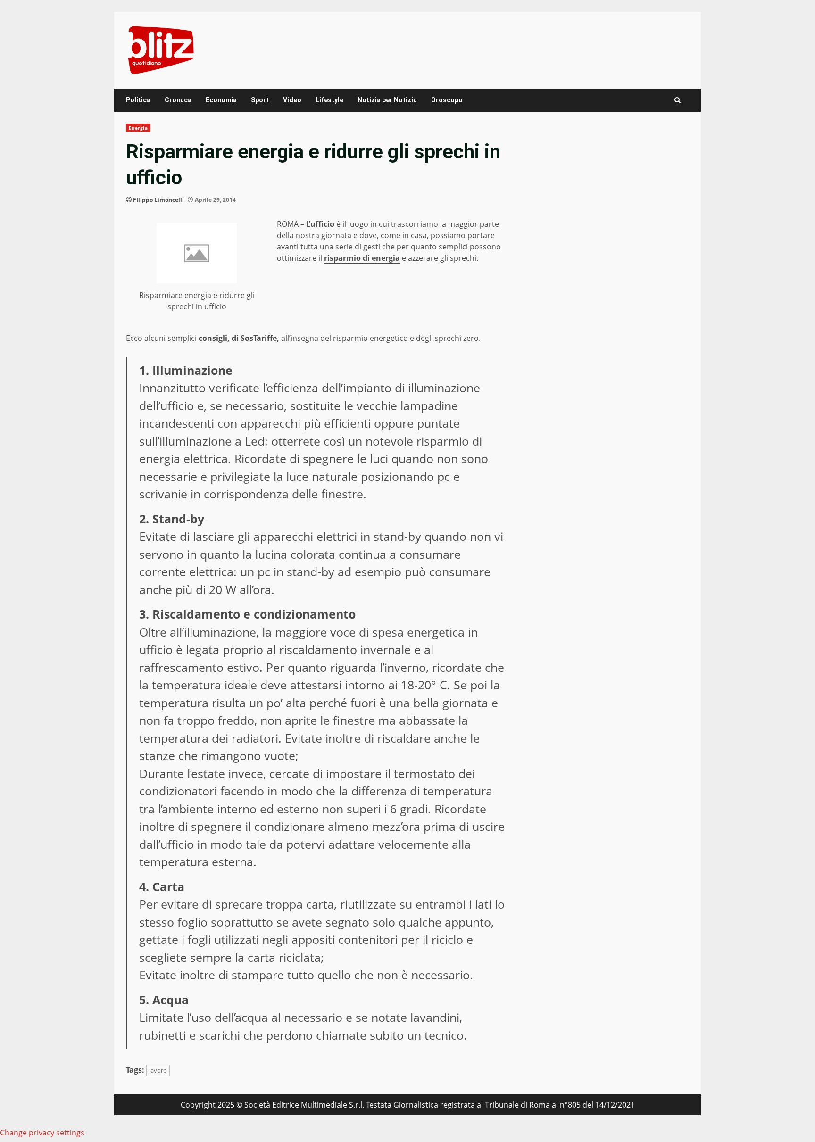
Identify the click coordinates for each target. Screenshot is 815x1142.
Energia (138, 127)
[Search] (677, 100)
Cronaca (178, 100)
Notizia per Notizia (387, 100)
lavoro (158, 1070)
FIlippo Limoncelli (158, 200)
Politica (138, 100)
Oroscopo (447, 100)
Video (292, 100)
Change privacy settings (42, 1132)
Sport (260, 100)
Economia (221, 100)
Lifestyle (329, 100)
